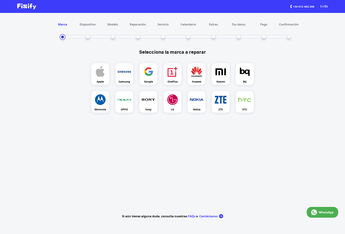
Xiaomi (220, 81)
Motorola (100, 109)
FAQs (191, 216)
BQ (245, 81)
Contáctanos (208, 216)
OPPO (124, 109)
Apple (100, 81)
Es (326, 6)
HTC (244, 109)
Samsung (124, 81)
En (322, 6)
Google (148, 81)
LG (172, 109)
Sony (148, 109)
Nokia (196, 109)
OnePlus (172, 81)
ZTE (220, 109)
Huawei (196, 81)
